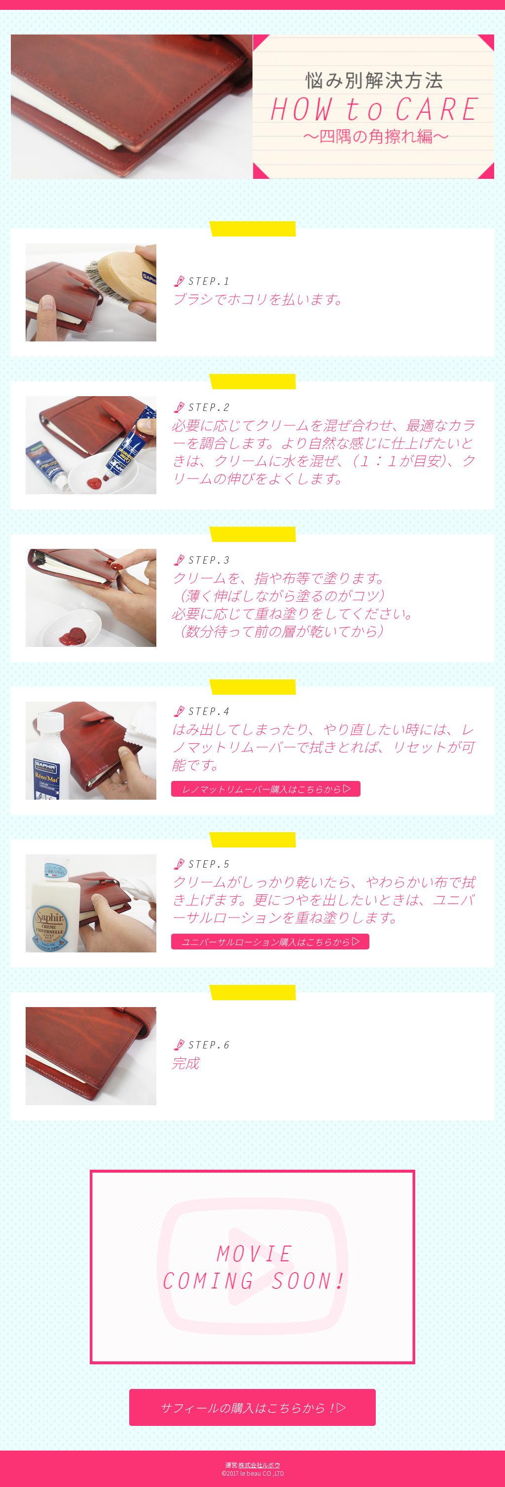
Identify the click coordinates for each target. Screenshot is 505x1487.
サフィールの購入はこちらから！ (248, 1407)
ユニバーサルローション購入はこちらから (265, 941)
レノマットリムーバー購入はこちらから (261, 788)
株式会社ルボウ (259, 1464)
